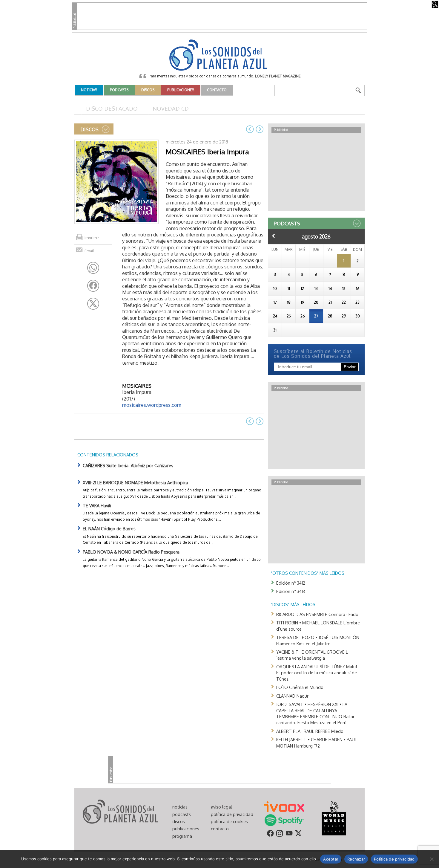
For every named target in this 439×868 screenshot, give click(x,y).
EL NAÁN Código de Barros (109, 528)
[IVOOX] (284, 806)
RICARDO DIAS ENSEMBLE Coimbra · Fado (317, 614)
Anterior (273, 236)
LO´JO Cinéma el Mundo (299, 687)
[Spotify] (284, 819)
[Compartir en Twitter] (93, 304)
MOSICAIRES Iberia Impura (207, 151)
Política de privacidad (394, 859)
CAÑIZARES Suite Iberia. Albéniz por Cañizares (128, 465)
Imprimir (92, 237)
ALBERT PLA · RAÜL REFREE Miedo (309, 731)
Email (89, 250)
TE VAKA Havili (97, 505)
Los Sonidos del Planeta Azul (219, 55)
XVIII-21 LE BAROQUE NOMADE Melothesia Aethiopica (135, 482)
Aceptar (330, 859)
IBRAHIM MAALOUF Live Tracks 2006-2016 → (259, 129)
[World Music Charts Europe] (334, 818)
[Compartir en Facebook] (93, 286)
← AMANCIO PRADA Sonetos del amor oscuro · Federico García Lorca (250, 129)
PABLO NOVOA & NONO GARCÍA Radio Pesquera (131, 551)
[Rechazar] (432, 859)
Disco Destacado (112, 108)
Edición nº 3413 (290, 591)
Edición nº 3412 (290, 583)
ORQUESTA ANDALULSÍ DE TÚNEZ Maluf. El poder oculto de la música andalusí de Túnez (317, 672)
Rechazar (356, 859)
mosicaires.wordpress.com (151, 405)
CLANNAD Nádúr (292, 696)
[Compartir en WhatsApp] (93, 268)
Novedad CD (171, 108)
